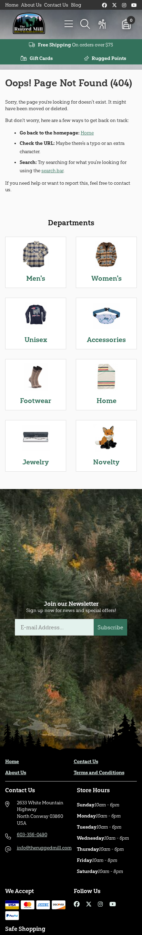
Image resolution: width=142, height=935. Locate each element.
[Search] (85, 24)
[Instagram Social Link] (124, 5)
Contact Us (56, 5)
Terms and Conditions (99, 773)
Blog (76, 5)
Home (11, 5)
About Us (31, 5)
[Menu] (68, 24)
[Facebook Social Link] (104, 5)
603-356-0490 (32, 835)
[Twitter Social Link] (114, 5)
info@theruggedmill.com (44, 848)
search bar (52, 171)
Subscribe (110, 627)
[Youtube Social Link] (134, 5)
